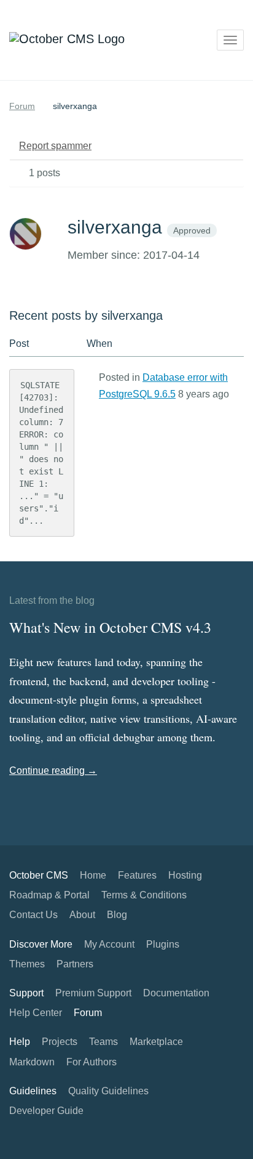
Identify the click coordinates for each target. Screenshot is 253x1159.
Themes (27, 964)
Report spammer (55, 145)
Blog (117, 914)
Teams (103, 1041)
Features (137, 875)
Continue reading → (53, 770)
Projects (59, 1041)
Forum (22, 106)
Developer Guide (46, 1110)
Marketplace (156, 1041)
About (82, 914)
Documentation (176, 993)
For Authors (91, 1062)
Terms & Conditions (144, 895)
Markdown (32, 1062)
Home (93, 875)
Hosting (185, 875)
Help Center (35, 1012)
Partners (74, 964)
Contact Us (33, 914)
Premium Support (93, 993)
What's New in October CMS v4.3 (110, 627)
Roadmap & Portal (49, 895)
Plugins (162, 944)
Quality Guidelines (108, 1091)
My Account (109, 944)
